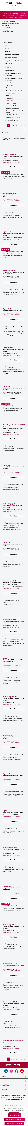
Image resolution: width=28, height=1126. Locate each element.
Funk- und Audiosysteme (11, 120)
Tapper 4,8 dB (13, 233)
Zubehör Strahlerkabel (12, 106)
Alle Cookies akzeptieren (14, 1123)
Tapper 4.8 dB (13, 811)
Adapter (8, 95)
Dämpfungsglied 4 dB (13, 621)
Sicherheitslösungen (10, 64)
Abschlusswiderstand (13, 156)
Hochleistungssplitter (13, 272)
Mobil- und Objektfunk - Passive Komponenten (13, 79)
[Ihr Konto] (7, 5)
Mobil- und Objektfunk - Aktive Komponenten (13, 74)
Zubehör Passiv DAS (12, 114)
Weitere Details (14, 167)
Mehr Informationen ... (14, 1112)
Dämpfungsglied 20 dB (13, 698)
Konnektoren (9, 98)
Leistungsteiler (13, 887)
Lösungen (7, 51)
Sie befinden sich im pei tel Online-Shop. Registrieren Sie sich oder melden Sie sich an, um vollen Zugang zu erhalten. (14, 15)
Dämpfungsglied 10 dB (13, 736)
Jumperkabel (9, 83)
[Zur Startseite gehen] (8, 2)
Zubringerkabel (10, 88)
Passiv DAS (9, 100)
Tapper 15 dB (13, 466)
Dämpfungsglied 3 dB (13, 582)
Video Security (9, 67)
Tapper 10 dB (13, 309)
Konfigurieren (14, 1115)
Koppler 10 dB (13, 659)
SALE (6, 45)
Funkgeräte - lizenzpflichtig (12, 54)
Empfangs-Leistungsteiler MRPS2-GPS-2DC (13, 1042)
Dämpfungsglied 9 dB (13, 926)
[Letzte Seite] (24, 125)
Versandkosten (5, 1097)
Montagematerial (11, 103)
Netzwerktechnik (9, 70)
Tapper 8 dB (12, 544)
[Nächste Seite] (21, 125)
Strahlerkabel (9, 85)
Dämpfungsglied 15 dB (13, 849)
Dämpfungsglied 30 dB (13, 965)
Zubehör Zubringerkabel (12, 108)
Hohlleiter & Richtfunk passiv (14, 90)
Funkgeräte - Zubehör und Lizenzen (14, 61)
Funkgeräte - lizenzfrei (11, 58)
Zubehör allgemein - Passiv (13, 117)
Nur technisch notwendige (14, 1119)
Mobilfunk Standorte (12, 93)
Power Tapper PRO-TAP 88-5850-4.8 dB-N (14, 427)
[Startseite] (2, 21)
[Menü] (2, 2)
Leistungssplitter (13, 349)
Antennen (7, 48)
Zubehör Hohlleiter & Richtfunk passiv (14, 111)
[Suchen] (3, 5)
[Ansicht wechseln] (24, 129)
